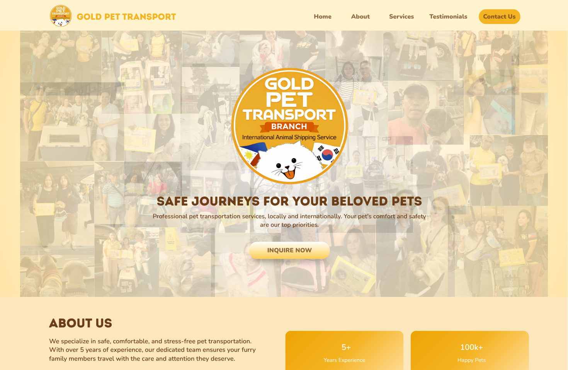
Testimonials (448, 16)
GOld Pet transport (126, 16)
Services (401, 16)
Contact (494, 16)
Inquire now (289, 250)
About (360, 16)
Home (323, 16)
